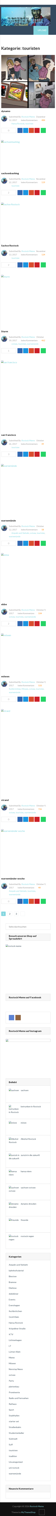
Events (12, 1299)
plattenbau (14, 1386)
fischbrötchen (15, 689)
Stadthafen (14, 1415)
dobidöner (13, 1293)
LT (10, 1346)
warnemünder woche (13, 878)
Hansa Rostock (17, 123)
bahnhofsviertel (16, 1270)
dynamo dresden (28, 1203)
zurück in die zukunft (30, 1155)
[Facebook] (11, 1017)
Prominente (14, 1392)
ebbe (4, 604)
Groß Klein (14, 1317)
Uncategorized (16, 1462)
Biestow (13, 1276)
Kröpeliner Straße (17, 1328)
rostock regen (27, 1236)
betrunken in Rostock (31, 1106)
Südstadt (13, 1438)
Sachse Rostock (10, 245)
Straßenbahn (15, 1427)
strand (5, 800)
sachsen (25, 1090)
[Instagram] (18, 1017)
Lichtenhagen (15, 1340)
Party (11, 1380)
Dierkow (13, 1288)
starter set (14, 1421)
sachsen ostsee (28, 1187)
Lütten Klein (14, 1351)
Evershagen (14, 1305)
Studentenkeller (16, 1433)
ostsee (14, 344)
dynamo (5, 111)
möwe (23, 1122)
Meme (12, 1357)
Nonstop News (16, 1369)
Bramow (12, 1282)
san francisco (8, 434)
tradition (13, 1456)
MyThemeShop (28, 1512)
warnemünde (32, 344)
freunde (24, 1220)
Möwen (25, 689)
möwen (5, 676)
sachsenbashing (10, 173)
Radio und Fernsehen (19, 1398)
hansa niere (26, 1171)
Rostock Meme (28, 117)
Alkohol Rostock (28, 1139)
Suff (11, 1444)
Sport (11, 1409)
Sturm (4, 331)
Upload (41, 30)
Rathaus (13, 1404)
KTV (11, 1334)
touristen (29, 123)
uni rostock (14, 1467)
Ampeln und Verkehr (20, 533)
